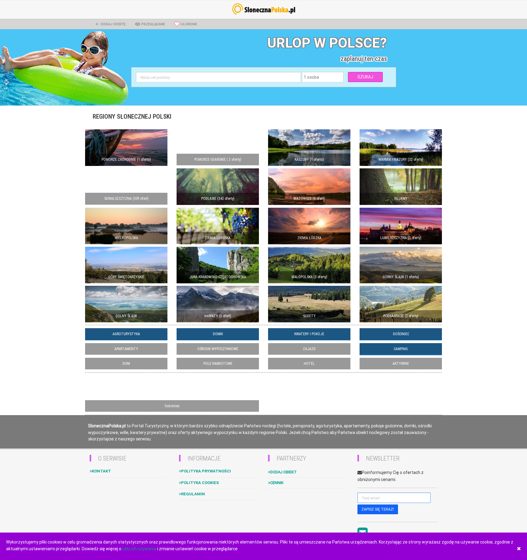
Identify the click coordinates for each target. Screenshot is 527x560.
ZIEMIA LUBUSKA (218, 238)
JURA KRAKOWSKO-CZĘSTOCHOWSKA (217, 277)
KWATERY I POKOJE (309, 334)
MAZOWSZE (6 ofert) (309, 198)
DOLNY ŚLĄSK (126, 316)
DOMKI (218, 334)
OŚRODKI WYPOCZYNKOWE (217, 349)
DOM (126, 363)
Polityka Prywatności (206, 471)
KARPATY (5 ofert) (217, 316)
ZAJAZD (309, 349)
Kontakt (101, 471)
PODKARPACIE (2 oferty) (400, 316)
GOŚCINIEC (401, 334)
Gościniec (172, 406)
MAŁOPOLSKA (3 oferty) (309, 277)
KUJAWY (400, 198)
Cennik (277, 482)
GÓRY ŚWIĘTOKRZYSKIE (126, 277)
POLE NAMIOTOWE (217, 363)
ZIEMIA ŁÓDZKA (309, 238)
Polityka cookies (200, 482)
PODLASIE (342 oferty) (218, 198)
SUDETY (309, 316)
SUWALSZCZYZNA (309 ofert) (126, 198)
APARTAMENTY (126, 349)
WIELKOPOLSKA (126, 238)
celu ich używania (139, 548)
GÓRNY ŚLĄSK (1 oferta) (401, 277)
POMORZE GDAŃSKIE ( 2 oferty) (217, 159)
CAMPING (401, 349)
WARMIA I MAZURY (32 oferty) (400, 159)
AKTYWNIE (401, 363)
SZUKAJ (365, 77)
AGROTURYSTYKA (126, 334)
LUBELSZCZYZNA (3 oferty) (400, 238)
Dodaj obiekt (283, 472)
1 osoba (311, 77)
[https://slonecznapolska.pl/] (263, 9)
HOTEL (309, 363)
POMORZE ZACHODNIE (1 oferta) (126, 159)
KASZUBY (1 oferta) (309, 159)
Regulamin (193, 494)
